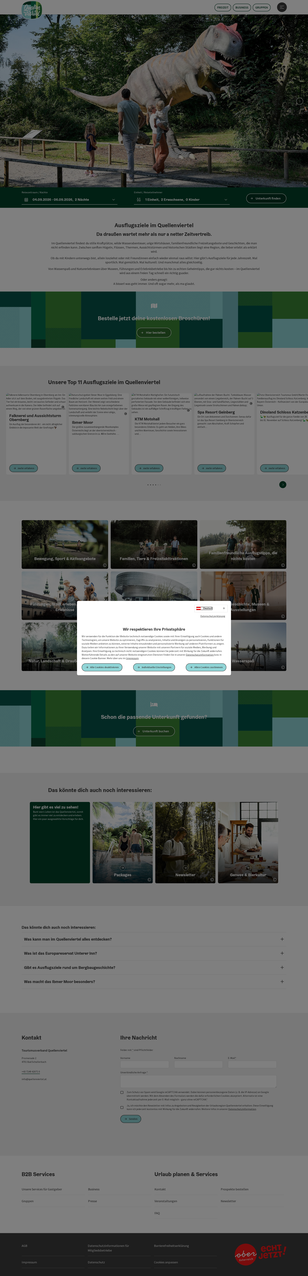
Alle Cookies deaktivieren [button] (104, 667)
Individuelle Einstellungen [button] (156, 667)
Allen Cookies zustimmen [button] (208, 667)
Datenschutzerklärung (212, 616)
